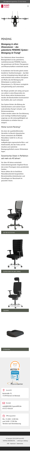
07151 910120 (23, 1)
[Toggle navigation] (28, 6)
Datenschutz (20, 443)
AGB (8, 443)
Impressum (13, 443)
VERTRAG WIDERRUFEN (9, 440)
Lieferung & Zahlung (22, 440)
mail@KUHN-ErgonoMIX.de (11, 1)
